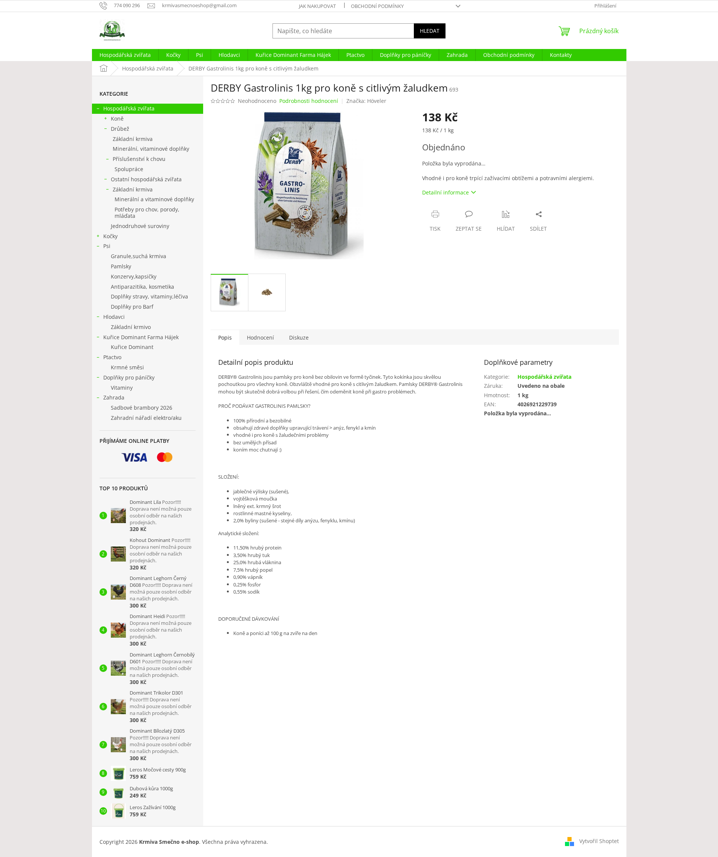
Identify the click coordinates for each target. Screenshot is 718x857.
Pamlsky (121, 266)
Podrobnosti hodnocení (308, 100)
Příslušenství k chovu (139, 158)
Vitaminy (122, 387)
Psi (106, 245)
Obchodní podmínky (377, 6)
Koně (117, 118)
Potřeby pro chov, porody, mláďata (147, 212)
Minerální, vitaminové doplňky (151, 148)
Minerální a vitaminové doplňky (154, 199)
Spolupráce (129, 169)
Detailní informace (445, 192)
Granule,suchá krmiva (138, 256)
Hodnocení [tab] (260, 337)
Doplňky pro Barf (132, 306)
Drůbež (120, 128)
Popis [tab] (225, 337)
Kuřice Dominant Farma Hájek (141, 337)
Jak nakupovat (317, 6)
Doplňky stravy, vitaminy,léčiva (149, 296)
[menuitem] (125, 55)
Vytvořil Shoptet (599, 841)
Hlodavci (114, 316)
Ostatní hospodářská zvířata (146, 179)
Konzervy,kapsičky (133, 276)
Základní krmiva (133, 138)
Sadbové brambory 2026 (141, 407)
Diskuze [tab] (299, 337)
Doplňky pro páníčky (129, 377)
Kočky (110, 236)
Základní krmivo (131, 327)
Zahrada (113, 397)
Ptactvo (112, 357)
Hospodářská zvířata (129, 108)
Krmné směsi (127, 367)
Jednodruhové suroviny (140, 226)
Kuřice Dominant (132, 346)
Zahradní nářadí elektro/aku (146, 417)
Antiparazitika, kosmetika (142, 286)
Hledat (429, 30)
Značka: (366, 100)
